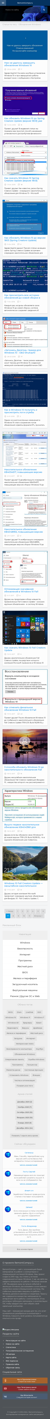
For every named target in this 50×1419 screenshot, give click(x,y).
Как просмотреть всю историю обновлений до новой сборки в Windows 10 (22, 296)
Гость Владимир (29, 1226)
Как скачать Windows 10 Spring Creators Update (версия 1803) (21, 179)
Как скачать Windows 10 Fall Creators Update (25, 649)
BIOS (25, 972)
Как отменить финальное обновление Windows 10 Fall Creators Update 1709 (20, 708)
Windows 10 (10, 1017)
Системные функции (34, 1070)
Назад (10, 911)
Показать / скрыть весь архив (25, 1136)
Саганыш (29, 1153)
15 (19, 890)
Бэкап (38, 1023)
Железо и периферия (25, 978)
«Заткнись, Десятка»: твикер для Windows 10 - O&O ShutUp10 (22, 351)
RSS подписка (12, 1361)
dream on (29, 1190)
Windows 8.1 (13, 1023)
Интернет (25, 954)
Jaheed (29, 1207)
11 (29, 916)
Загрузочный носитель (25, 984)
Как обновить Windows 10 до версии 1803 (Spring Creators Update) (25, 239)
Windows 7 (39, 1017)
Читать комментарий (28, 1165)
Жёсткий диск (36, 1033)
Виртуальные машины (25, 990)
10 (24, 916)
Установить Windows (19, 1075)
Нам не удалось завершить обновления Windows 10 (19, 64)
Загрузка (18, 1038)
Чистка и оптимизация (25, 1080)
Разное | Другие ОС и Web (25, 996)
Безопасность (25, 948)
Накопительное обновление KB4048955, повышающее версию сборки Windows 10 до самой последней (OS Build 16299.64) (23, 530)
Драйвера (37, 1028)
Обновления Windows (25, 1054)
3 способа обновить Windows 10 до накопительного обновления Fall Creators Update (24, 768)
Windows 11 (25, 1017)
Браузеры (27, 1023)
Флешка (36, 1075)
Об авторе (10, 1354)
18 (20, 184)
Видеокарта (12, 1028)
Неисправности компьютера (19, 1049)
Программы (25, 960)
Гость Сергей (29, 1172)
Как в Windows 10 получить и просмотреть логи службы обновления (20, 411)
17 (20, 356)
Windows (25, 942)
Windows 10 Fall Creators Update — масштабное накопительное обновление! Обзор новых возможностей (23, 884)
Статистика (11, 1347)
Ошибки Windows (36, 1059)
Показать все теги (25, 1086)
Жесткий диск (25, 966)
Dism (19, 1012)
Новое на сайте (13, 1344)
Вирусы (25, 1028)
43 (20, 714)
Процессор (32, 1065)
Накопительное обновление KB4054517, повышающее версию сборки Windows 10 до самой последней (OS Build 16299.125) (23, 470)
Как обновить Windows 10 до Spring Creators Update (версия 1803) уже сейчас (24, 119)
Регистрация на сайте (16, 1341)
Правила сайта (12, 1364)
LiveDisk (29, 1012)
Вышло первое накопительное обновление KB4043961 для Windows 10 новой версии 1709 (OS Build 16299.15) (24, 826)
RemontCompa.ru (25, 3)
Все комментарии (25, 1249)
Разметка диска (13, 1070)
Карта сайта (11, 1357)
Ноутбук (39, 1049)
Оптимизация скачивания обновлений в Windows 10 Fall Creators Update (21, 590)
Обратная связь (13, 1368)
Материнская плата (24, 1044)
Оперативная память (14, 1059)
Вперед (38, 916)
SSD (39, 1012)
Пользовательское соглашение (20, 1351)
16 (20, 773)
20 (20, 831)
